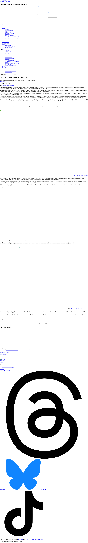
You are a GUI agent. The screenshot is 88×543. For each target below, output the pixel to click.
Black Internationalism (9, 30)
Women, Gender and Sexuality (10, 41)
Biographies (7, 29)
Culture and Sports (8, 32)
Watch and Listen (5, 42)
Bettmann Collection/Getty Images (8, 85)
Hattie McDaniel (14, 350)
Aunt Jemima (8, 350)
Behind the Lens (8, 27)
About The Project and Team (10, 46)
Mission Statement (8, 45)
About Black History (5, 352)
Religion (6, 37)
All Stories (7, 25)
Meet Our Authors (8, 47)
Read (3, 24)
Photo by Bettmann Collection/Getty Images (81, 175)
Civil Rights (7, 31)
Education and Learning (9, 33)
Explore (2, 362)
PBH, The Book (5, 43)
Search (1, 74)
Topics (3, 28)
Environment (7, 34)
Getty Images (20, 539)
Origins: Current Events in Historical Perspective (34, 539)
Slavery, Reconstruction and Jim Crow (12, 38)
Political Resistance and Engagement (12, 36)
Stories (16, 348)
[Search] (15, 74)
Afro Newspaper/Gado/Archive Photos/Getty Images (79, 308)
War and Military (8, 39)
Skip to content (3, 0)
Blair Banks (2, 81)
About (3, 44)
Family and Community (9, 35)
